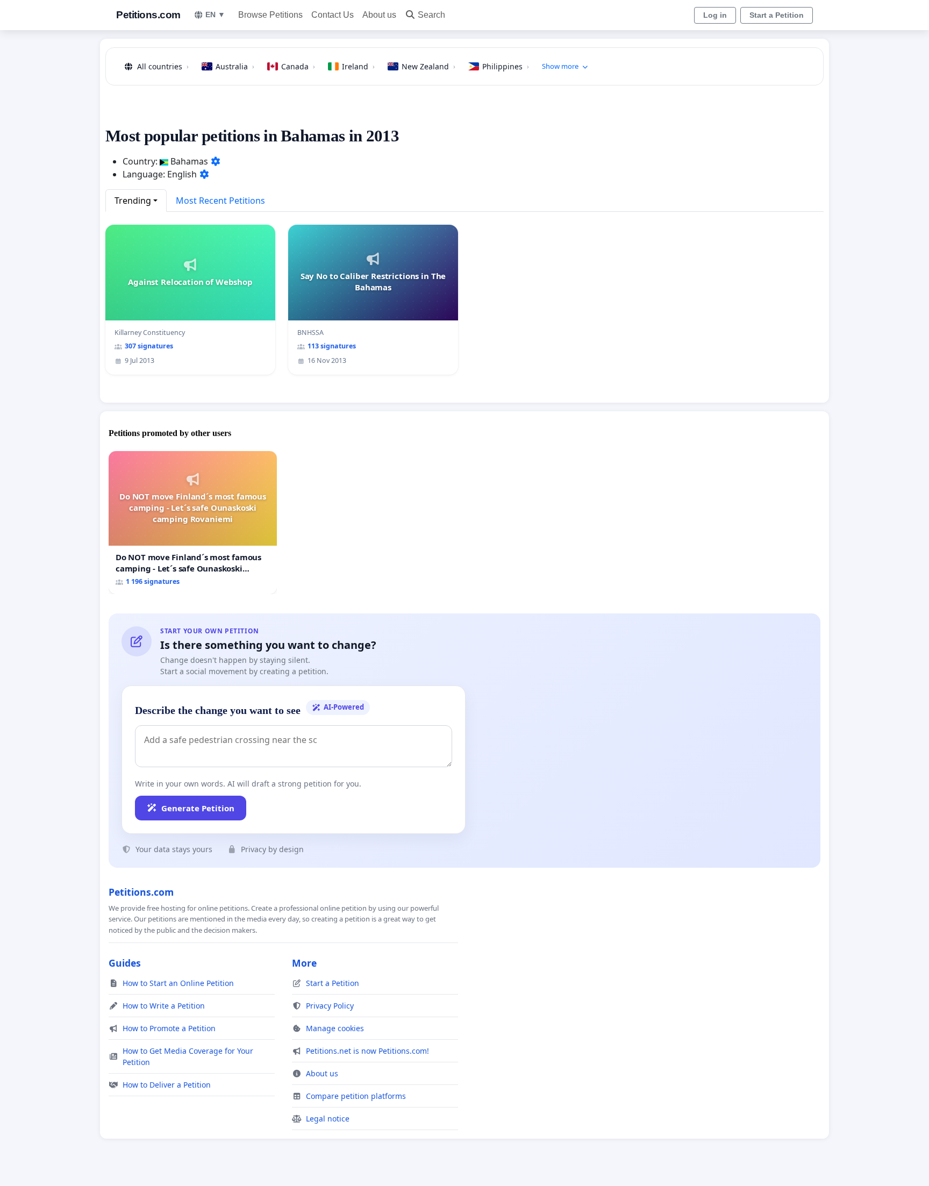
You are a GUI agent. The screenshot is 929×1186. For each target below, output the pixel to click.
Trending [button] (133, 200)
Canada (298, 66)
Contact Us (332, 14)
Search (431, 14)
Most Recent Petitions (220, 200)
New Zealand (428, 66)
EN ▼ (215, 14)
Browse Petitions (270, 14)
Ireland (358, 66)
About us (379, 14)
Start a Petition (776, 15)
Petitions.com (148, 14)
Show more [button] (560, 66)
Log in (715, 15)
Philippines (505, 66)
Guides (125, 962)
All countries (163, 66)
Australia (235, 66)
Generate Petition (197, 808)
